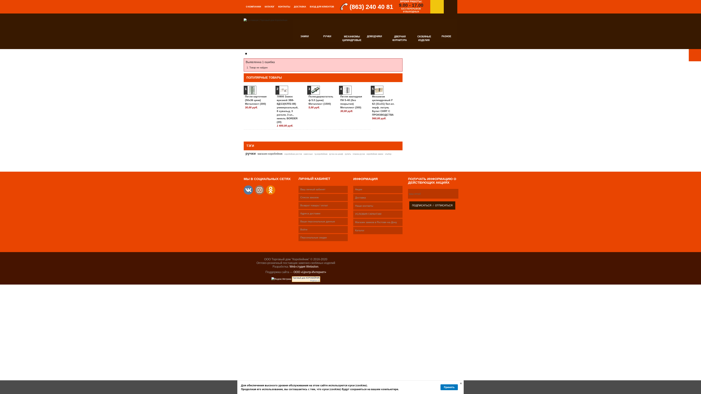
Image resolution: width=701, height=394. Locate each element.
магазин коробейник (270, 153)
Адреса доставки (310, 213)
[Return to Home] (246, 53)
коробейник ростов (293, 154)
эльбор (388, 154)
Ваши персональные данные (317, 221)
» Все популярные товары (385, 134)
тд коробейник (320, 154)
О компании (253, 6)
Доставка (300, 6)
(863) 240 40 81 (371, 6)
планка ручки (359, 154)
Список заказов (309, 197)
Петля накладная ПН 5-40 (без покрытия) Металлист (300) (351, 104)
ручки (251, 153)
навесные (308, 154)
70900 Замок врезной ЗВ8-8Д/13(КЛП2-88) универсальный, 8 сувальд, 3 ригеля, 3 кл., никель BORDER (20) (287, 111)
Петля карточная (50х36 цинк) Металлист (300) (256, 102)
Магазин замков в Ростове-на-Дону (376, 222)
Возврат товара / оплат (314, 205)
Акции (358, 189)
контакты (284, 6)
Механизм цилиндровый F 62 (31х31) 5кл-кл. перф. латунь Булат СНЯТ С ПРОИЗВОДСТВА (383, 107)
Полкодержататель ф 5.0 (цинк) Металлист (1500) (320, 102)
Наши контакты (364, 205)
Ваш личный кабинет (312, 189)
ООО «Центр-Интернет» (310, 272)
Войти (303, 229)
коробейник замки (375, 154)
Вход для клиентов (322, 6)
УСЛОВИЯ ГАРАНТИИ (368, 214)
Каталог (270, 6)
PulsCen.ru (315, 281)
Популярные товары (264, 77)
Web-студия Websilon (304, 266)
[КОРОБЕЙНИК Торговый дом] (265, 20)
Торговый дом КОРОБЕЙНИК (306, 278)
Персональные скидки (313, 237)
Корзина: (450, 6)
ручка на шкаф (336, 154)
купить (348, 154)
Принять (449, 387)
